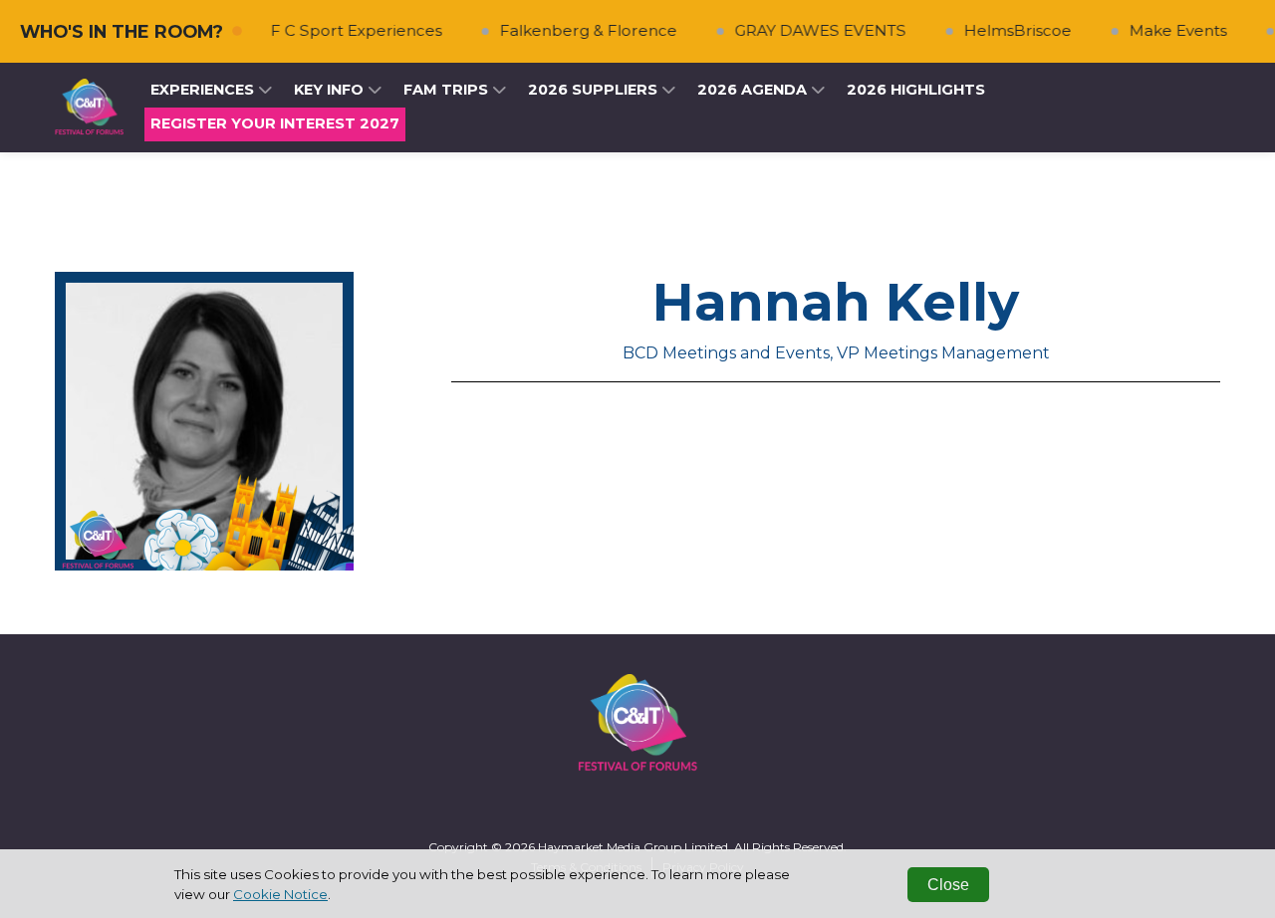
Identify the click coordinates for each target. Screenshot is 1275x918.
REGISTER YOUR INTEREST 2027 (274, 123)
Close (948, 884)
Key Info (331, 90)
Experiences (204, 90)
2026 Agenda (754, 90)
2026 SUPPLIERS (594, 90)
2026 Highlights (916, 90)
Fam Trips (447, 90)
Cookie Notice (280, 894)
